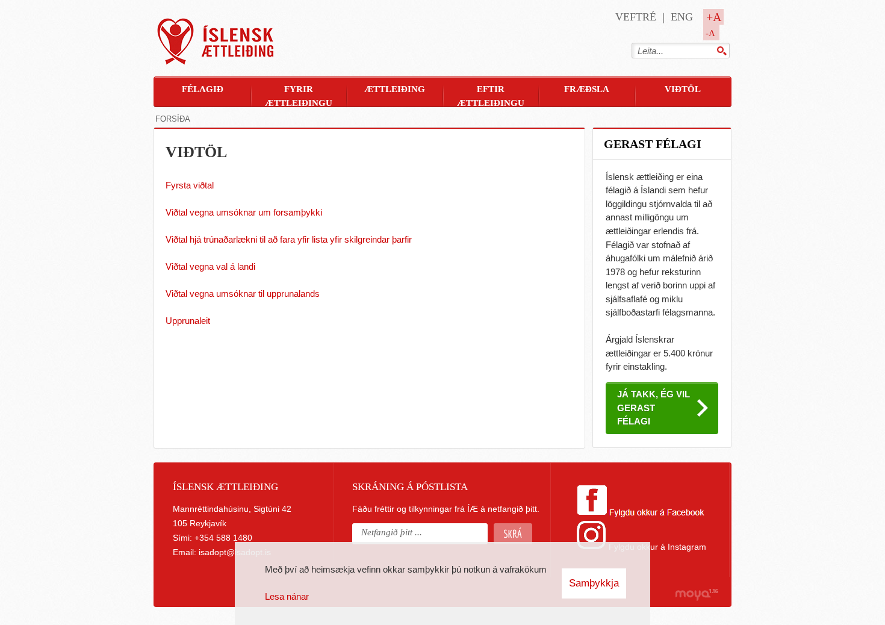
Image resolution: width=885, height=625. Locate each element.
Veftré (635, 17)
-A (710, 33)
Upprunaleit (188, 321)
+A (713, 16)
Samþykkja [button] (594, 583)
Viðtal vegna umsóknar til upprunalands (243, 293)
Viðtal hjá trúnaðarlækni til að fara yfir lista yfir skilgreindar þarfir (289, 239)
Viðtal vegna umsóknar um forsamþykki (244, 212)
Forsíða (172, 118)
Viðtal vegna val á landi (210, 266)
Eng (682, 17)
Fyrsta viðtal (190, 185)
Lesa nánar (287, 596)
